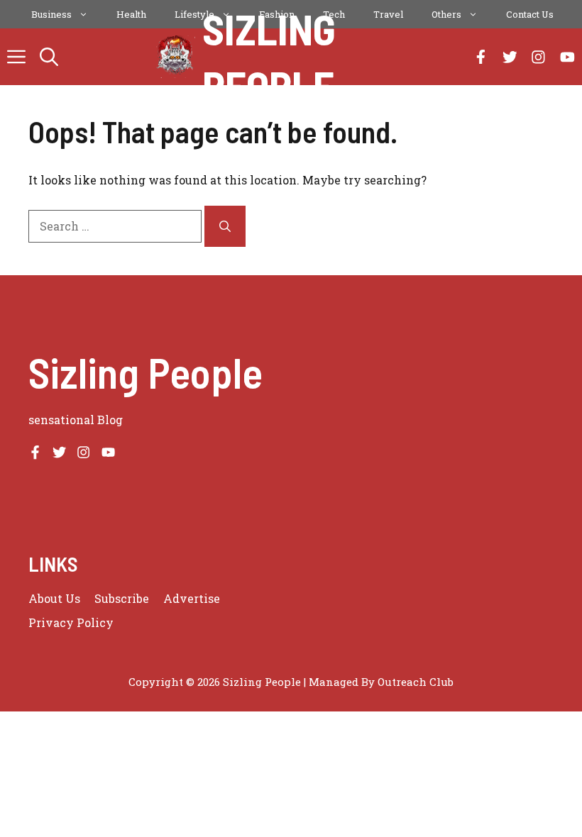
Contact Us (530, 14)
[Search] (225, 226)
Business (51, 14)
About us (54, 598)
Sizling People (269, 57)
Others (446, 14)
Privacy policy (71, 622)
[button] (49, 56)
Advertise (191, 598)
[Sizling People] (175, 56)
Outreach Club (416, 682)
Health (131, 14)
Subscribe (121, 598)
